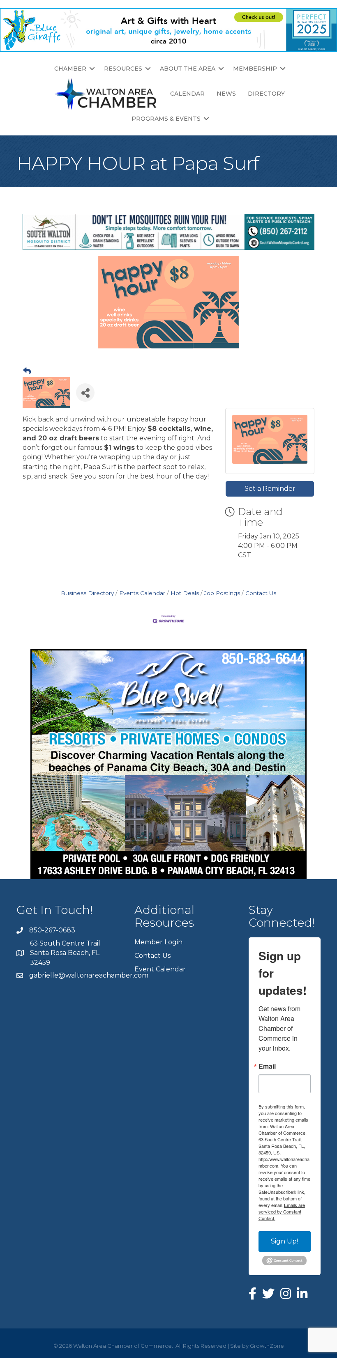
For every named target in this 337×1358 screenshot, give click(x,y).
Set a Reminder (270, 488)
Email (267, 1066)
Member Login (158, 942)
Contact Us (260, 593)
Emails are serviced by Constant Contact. (282, 1211)
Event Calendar (160, 969)
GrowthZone (267, 1345)
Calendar (187, 93)
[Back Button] (27, 371)
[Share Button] (85, 392)
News (226, 93)
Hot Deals (185, 593)
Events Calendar (142, 593)
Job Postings (222, 593)
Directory (266, 93)
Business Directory (87, 593)
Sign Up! (284, 1241)
